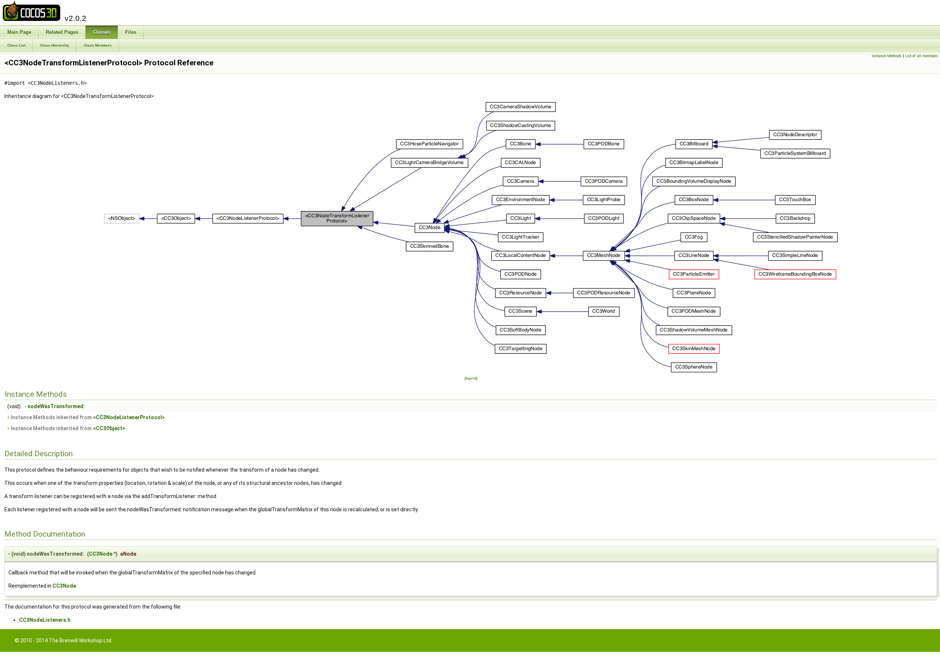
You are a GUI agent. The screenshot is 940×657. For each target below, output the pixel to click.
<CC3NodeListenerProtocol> (129, 417)
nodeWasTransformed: (56, 406)
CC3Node (100, 554)
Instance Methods (887, 56)
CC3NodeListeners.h (44, 620)
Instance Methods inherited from (87, 417)
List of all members (921, 56)
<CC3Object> (109, 428)
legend (471, 378)
